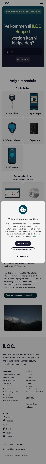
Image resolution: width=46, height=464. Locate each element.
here (35, 236)
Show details (22, 256)
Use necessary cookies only (22, 249)
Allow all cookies (22, 243)
